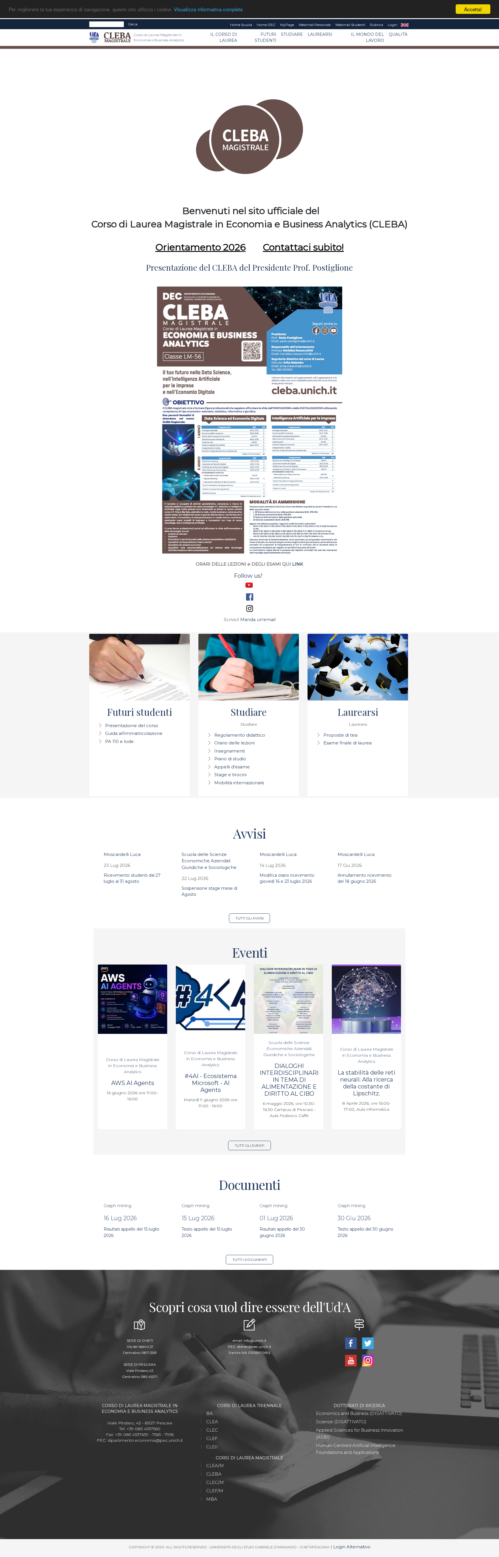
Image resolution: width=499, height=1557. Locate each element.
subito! (327, 247)
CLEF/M (214, 1490)
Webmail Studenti (350, 25)
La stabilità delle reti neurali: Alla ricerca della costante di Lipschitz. (366, 1083)
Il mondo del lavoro (367, 37)
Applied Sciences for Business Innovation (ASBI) (359, 1433)
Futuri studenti (265, 37)
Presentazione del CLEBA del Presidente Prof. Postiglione (249, 267)
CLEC (212, 1430)
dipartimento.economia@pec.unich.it (145, 1440)
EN (405, 25)
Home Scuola (241, 25)
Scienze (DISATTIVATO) (341, 1421)
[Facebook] (351, 1343)
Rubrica (376, 25)
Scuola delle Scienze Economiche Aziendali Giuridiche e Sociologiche (209, 861)
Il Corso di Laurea (223, 37)
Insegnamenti (229, 751)
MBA (211, 1499)
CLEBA (213, 1474)
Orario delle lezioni (234, 743)
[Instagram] (368, 1360)
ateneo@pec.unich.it (254, 1346)
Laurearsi (320, 34)
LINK (297, 564)
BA (209, 1413)
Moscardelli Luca (122, 854)
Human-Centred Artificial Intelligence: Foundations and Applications (356, 1449)
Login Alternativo (351, 1546)
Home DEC (266, 25)
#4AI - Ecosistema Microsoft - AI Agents (211, 1083)
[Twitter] (368, 1343)
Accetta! (473, 9)
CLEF (212, 1438)
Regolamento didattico (239, 735)
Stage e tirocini (230, 774)
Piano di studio (230, 758)
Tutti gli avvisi (250, 918)
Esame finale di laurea (347, 743)
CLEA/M (215, 1465)
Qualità (398, 34)
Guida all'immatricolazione (134, 733)
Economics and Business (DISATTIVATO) (359, 1413)
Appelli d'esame (232, 767)
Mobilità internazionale (239, 782)
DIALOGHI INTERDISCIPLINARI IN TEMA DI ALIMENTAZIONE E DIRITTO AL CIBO (289, 1079)
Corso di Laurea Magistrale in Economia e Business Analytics (132, 1065)
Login (392, 25)
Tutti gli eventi (249, 1145)
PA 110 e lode (119, 741)
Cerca (132, 24)
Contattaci (287, 247)
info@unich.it (255, 1340)
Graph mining (117, 1205)
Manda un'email (257, 619)
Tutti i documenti (249, 1259)
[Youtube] (351, 1360)
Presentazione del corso (131, 725)
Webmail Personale (315, 25)
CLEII (212, 1447)
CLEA (212, 1421)
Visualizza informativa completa (208, 9)
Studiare (292, 34)
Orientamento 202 (197, 247)
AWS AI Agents (132, 1083)
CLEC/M (215, 1482)
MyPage (287, 25)
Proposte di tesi (340, 735)
